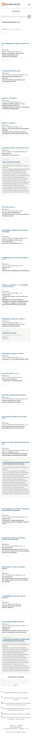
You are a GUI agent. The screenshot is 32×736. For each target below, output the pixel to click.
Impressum (22, 728)
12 (2, 682)
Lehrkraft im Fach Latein (9, 333)
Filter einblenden (16, 11)
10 (24, 680)
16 (14, 682)
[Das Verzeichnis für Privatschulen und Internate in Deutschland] (16, 712)
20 (26, 682)
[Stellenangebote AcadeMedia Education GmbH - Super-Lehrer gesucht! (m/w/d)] (23, 193)
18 (20, 682)
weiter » (15, 685)
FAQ (27, 728)
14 (8, 682)
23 (8, 685)
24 (11, 685)
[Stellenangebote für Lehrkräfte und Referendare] (16, 691)
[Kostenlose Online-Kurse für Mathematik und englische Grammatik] (16, 696)
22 (5, 685)
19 (23, 682)
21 (2, 685)
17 (17, 682)
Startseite (12, 725)
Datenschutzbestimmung (10, 728)
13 (5, 682)
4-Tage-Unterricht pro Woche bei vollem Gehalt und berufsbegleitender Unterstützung (15, 463)
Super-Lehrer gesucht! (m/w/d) (11, 162)
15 (11, 682)
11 (27, 680)
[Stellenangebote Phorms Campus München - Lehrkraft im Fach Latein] (23, 339)
